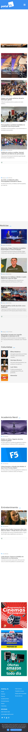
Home (2, 691)
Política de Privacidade (20, 693)
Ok (8, 729)
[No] (26, 727)
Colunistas (3, 706)
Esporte (3, 696)
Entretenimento (5, 701)
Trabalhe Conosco (19, 691)
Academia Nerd (5, 698)
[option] (14, 46)
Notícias (3, 694)
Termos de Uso (18, 696)
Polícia (2, 703)
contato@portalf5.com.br (7, 714)
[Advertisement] (14, 24)
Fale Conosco (18, 688)
